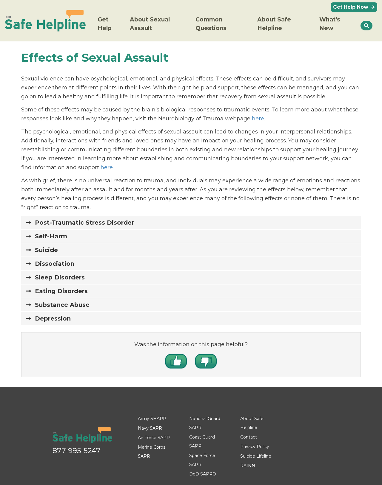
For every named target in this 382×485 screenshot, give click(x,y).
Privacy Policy (254, 446)
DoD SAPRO (202, 474)
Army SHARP (152, 418)
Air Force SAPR (154, 437)
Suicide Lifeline (255, 456)
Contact (248, 437)
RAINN (247, 465)
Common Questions (211, 24)
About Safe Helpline (274, 24)
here (258, 118)
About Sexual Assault (150, 24)
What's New (329, 24)
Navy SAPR (150, 428)
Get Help (105, 24)
